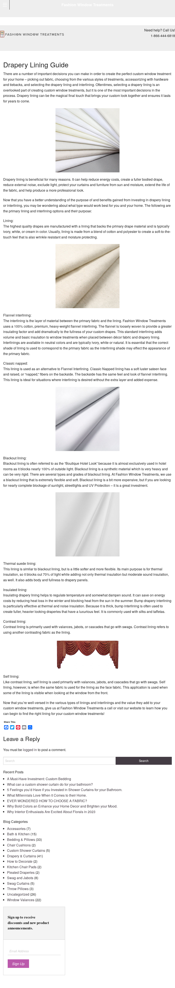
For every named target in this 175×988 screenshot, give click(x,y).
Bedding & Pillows (21, 839)
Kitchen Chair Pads (21, 866)
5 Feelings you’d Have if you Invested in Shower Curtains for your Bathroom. (64, 789)
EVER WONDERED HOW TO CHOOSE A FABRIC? (47, 800)
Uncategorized (18, 894)
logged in (30, 749)
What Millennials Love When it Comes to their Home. (47, 795)
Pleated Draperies (21, 872)
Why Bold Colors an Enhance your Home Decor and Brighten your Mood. (62, 806)
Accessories (16, 828)
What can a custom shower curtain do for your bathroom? (50, 784)
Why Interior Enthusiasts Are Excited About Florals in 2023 (51, 811)
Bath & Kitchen (18, 833)
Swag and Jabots (20, 877)
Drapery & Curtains (21, 855)
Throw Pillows (18, 888)
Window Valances (20, 899)
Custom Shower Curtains (26, 850)
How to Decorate (19, 861)
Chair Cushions (19, 845)
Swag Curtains (18, 883)
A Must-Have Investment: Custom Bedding (39, 778)
